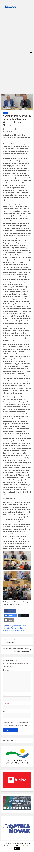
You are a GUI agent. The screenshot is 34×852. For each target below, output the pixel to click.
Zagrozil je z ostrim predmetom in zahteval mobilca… (15, 641)
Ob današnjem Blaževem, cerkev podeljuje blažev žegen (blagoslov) (16, 650)
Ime (4, 695)
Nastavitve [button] (25, 846)
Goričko (24, 626)
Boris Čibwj (9, 626)
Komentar (6, 670)
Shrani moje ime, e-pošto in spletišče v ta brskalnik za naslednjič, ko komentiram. (16, 724)
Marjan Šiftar (7, 628)
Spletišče (5, 712)
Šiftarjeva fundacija (8, 630)
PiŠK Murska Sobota (17, 628)
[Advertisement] (17, 33)
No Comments (9, 131)
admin (18, 129)
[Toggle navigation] (31, 53)
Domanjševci (17, 626)
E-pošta (6, 703)
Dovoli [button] (17, 849)
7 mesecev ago (9, 129)
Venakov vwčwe (20, 630)
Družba (5, 113)
